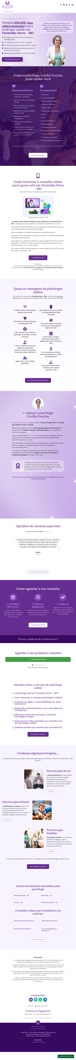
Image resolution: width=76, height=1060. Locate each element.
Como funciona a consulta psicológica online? (38, 697)
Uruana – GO (18, 902)
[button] (72, 4)
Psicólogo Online (9, 11)
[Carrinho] (69, 4)
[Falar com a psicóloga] (64, 4)
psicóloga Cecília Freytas (21, 423)
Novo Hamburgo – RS (21, 895)
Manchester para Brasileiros (24, 921)
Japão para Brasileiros (49, 921)
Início (3, 11)
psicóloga (34, 298)
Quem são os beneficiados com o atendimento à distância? (38, 709)
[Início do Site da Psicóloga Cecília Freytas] (7, 5)
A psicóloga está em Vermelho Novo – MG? (36, 693)
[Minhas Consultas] (66, 4)
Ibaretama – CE (46, 895)
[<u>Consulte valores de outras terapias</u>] (28, 667)
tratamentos (33, 435)
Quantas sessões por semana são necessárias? (38, 727)
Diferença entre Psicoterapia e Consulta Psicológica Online (35, 715)
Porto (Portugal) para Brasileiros (49, 929)
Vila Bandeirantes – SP (49, 902)
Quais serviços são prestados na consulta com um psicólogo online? (38, 722)
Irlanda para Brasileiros (22, 929)
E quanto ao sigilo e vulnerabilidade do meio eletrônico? (37, 703)
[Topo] (38, 1022)
